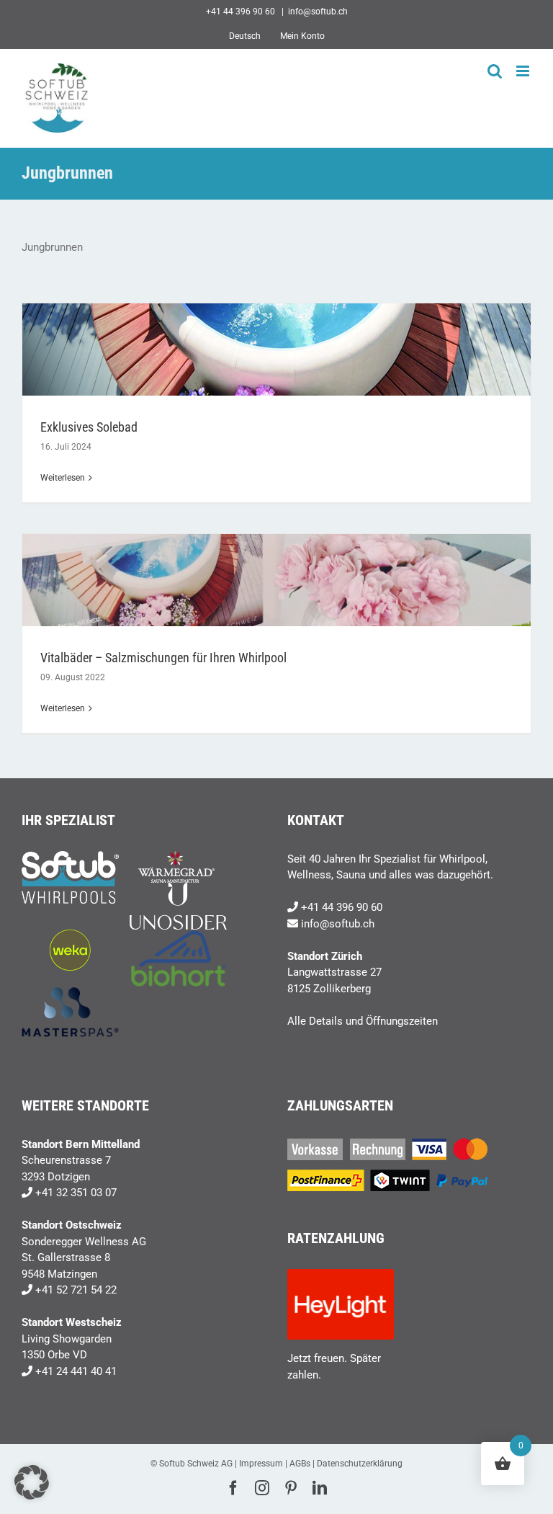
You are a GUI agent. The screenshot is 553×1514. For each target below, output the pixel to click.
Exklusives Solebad (89, 427)
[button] (31, 1482)
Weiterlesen (62, 478)
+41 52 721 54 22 (76, 1289)
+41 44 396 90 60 (341, 907)
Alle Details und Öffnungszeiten (362, 1021)
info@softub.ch (318, 11)
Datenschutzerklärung (360, 1464)
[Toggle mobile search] (494, 71)
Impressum (261, 1464)
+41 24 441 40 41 (76, 1371)
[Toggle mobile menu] (523, 71)
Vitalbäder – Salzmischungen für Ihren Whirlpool (163, 657)
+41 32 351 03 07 (76, 1192)
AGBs (299, 1464)
